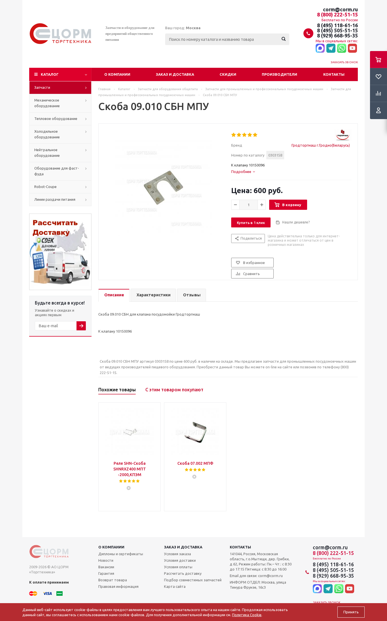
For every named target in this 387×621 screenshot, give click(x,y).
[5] (255, 135)
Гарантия (106, 573)
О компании (117, 74)
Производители (279, 74)
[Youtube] (352, 48)
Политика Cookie (246, 615)
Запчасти (42, 87)
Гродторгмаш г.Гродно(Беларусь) (321, 145)
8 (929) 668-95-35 (337, 35)
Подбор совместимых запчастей (193, 580)
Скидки (228, 74)
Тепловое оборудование (55, 119)
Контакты (334, 74)
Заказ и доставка (175, 74)
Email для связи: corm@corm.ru (256, 576)
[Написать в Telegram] (330, 48)
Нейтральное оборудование (47, 152)
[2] (239, 135)
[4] (250, 135)
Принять (351, 612)
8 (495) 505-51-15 (337, 30)
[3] (244, 135)
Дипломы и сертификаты (120, 554)
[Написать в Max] (320, 48)
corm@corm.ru (340, 9)
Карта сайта (175, 586)
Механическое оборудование (47, 103)
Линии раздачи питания (54, 199)
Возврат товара (112, 580)
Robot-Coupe (45, 187)
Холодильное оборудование (47, 134)
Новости (105, 560)
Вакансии (106, 567)
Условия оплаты (178, 567)
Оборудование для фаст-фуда (56, 171)
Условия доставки (180, 560)
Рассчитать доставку (182, 573)
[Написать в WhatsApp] (341, 48)
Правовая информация (118, 586)
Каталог (50, 74)
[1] (234, 135)
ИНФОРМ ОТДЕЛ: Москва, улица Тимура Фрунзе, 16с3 (258, 584)
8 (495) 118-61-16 (337, 25)
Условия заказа (177, 554)
